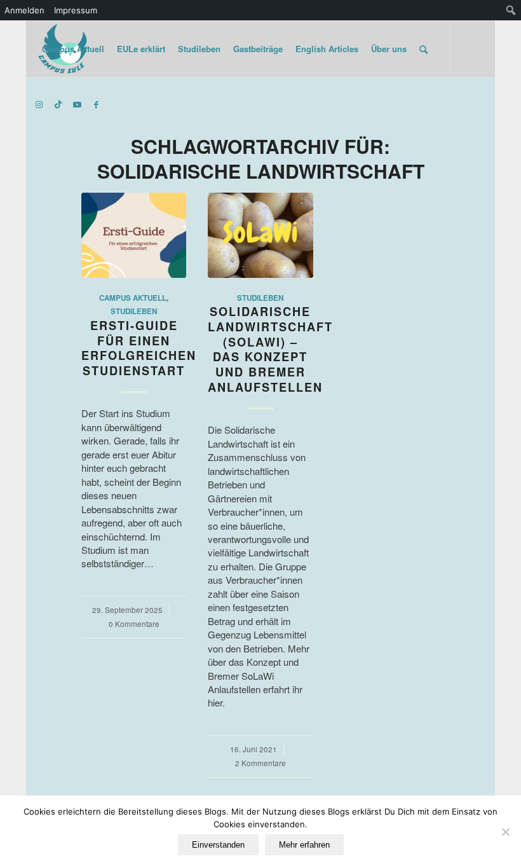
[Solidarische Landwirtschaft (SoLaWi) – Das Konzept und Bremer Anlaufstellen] (260, 235)
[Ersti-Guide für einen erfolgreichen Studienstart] (133, 235)
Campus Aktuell (132, 298)
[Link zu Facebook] (96, 104)
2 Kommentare (260, 763)
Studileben (134, 311)
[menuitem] (511, 10)
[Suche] (423, 49)
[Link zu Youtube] (77, 104)
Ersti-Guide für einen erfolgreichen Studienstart (138, 348)
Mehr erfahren (304, 845)
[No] (505, 831)
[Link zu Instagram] (39, 104)
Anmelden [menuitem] (24, 10)
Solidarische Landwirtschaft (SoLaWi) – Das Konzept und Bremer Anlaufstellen (270, 349)
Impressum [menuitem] (75, 10)
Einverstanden (218, 845)
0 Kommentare (134, 624)
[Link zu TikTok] (58, 104)
